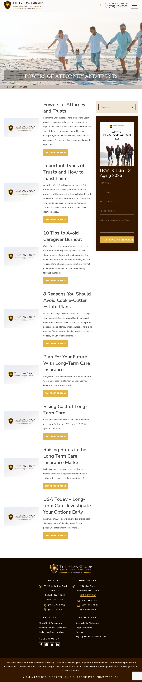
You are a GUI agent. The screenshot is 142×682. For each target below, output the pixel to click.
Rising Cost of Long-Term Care (65, 409)
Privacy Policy (107, 677)
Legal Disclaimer (84, 627)
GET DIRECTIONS (55, 599)
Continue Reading (56, 152)
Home (7, 86)
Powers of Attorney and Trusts (64, 107)
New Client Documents (50, 623)
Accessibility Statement (88, 623)
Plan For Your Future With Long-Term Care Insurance (66, 363)
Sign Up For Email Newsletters (91, 636)
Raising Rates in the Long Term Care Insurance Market (64, 456)
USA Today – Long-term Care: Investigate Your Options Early (67, 505)
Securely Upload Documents (53, 627)
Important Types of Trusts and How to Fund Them (64, 172)
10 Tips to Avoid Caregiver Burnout (62, 236)
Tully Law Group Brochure (51, 632)
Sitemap (80, 632)
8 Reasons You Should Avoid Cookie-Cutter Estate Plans (67, 300)
